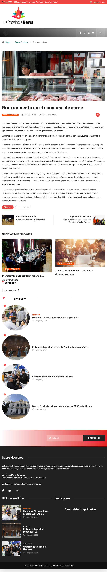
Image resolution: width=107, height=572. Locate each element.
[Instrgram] (89, 32)
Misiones (36, 315)
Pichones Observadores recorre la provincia (55, 317)
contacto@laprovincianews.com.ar (27, 484)
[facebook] (80, 32)
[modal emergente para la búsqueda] (101, 32)
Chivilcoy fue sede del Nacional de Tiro (52, 376)
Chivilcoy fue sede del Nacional (34, 548)
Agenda (35, 344)
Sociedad (36, 404)
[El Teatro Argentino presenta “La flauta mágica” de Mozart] (11, 530)
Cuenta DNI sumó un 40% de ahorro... (75, 270)
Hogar (8, 42)
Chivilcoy (36, 374)
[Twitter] (84, 32)
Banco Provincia (21, 42)
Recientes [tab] (20, 299)
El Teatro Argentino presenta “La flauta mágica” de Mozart (36, 2)
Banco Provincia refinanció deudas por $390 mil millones (62, 406)
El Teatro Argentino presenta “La (33, 530)
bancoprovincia (23, 207)
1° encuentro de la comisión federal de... (23, 275)
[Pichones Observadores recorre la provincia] (11, 513)
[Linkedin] (93, 32)
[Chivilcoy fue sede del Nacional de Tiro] (11, 548)
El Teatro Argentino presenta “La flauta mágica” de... (60, 347)
